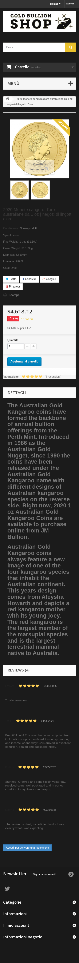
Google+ (50, 279)
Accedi (70, 3)
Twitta (12, 279)
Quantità (12, 340)
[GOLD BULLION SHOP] (39, 21)
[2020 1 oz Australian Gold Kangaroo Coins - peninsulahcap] (19, 190)
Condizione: (11, 228)
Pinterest (14, 286)
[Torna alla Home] (8, 99)
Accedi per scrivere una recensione (27, 847)
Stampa (14, 295)
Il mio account (16, 925)
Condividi (30, 279)
